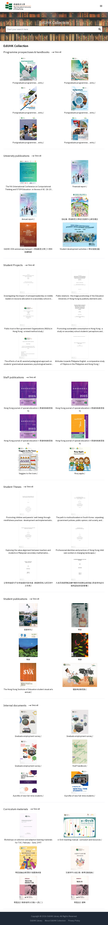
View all (57, 52)
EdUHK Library (36, 920)
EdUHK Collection (54, 22)
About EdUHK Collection (55, 920)
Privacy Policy (74, 920)
